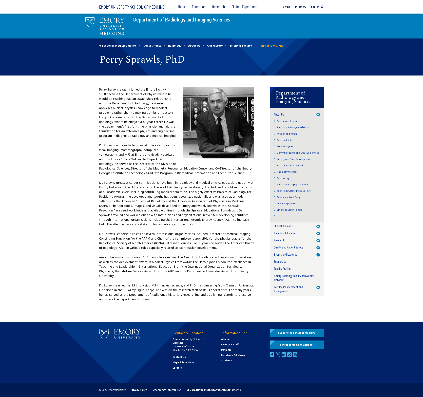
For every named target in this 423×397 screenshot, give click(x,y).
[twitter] (278, 355)
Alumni (225, 339)
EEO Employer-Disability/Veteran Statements (214, 389)
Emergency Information (167, 389)
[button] (297, 97)
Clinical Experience (244, 6)
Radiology (174, 45)
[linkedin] (284, 355)
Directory (300, 6)
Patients (226, 349)
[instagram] (289, 355)
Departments (152, 45)
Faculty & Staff (230, 344)
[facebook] (272, 355)
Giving (286, 6)
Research (218, 6)
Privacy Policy (139, 389)
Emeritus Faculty (241, 45)
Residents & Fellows (233, 355)
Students (226, 360)
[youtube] (295, 355)
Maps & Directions (183, 362)
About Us (194, 45)
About (181, 6)
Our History (215, 45)
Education (199, 6)
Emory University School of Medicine (131, 7)
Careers (177, 367)
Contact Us (179, 357)
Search (315, 6)
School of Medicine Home (118, 45)
